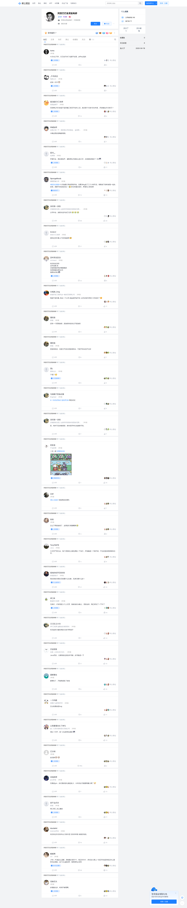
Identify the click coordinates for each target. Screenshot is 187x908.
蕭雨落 (52, 317)
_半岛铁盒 (54, 76)
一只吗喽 (53, 700)
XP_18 (52, 598)
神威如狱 (53, 127)
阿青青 (52, 445)
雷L (51, 368)
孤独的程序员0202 (57, 573)
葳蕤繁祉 (53, 675)
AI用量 (57, 3)
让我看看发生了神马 (58, 726)
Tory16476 (54, 545)
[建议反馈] (182, 897)
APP (50, 3)
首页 (33, 3)
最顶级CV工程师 (56, 102)
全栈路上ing (55, 292)
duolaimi (53, 828)
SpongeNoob (55, 178)
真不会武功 (54, 803)
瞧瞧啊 (52, 854)
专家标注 (73, 3)
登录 (163, 3)
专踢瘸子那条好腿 (57, 394)
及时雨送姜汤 (55, 257)
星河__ (52, 153)
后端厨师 (53, 777)
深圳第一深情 (55, 206)
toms (52, 51)
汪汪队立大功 (55, 624)
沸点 (39, 3)
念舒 (52, 494)
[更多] (182, 903)
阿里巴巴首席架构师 (50, 44)
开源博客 (53, 649)
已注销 (52, 751)
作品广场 (65, 3)
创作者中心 (150, 3)
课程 (45, 3)
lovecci (53, 232)
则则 (52, 519)
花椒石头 (53, 881)
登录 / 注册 (164, 901)
